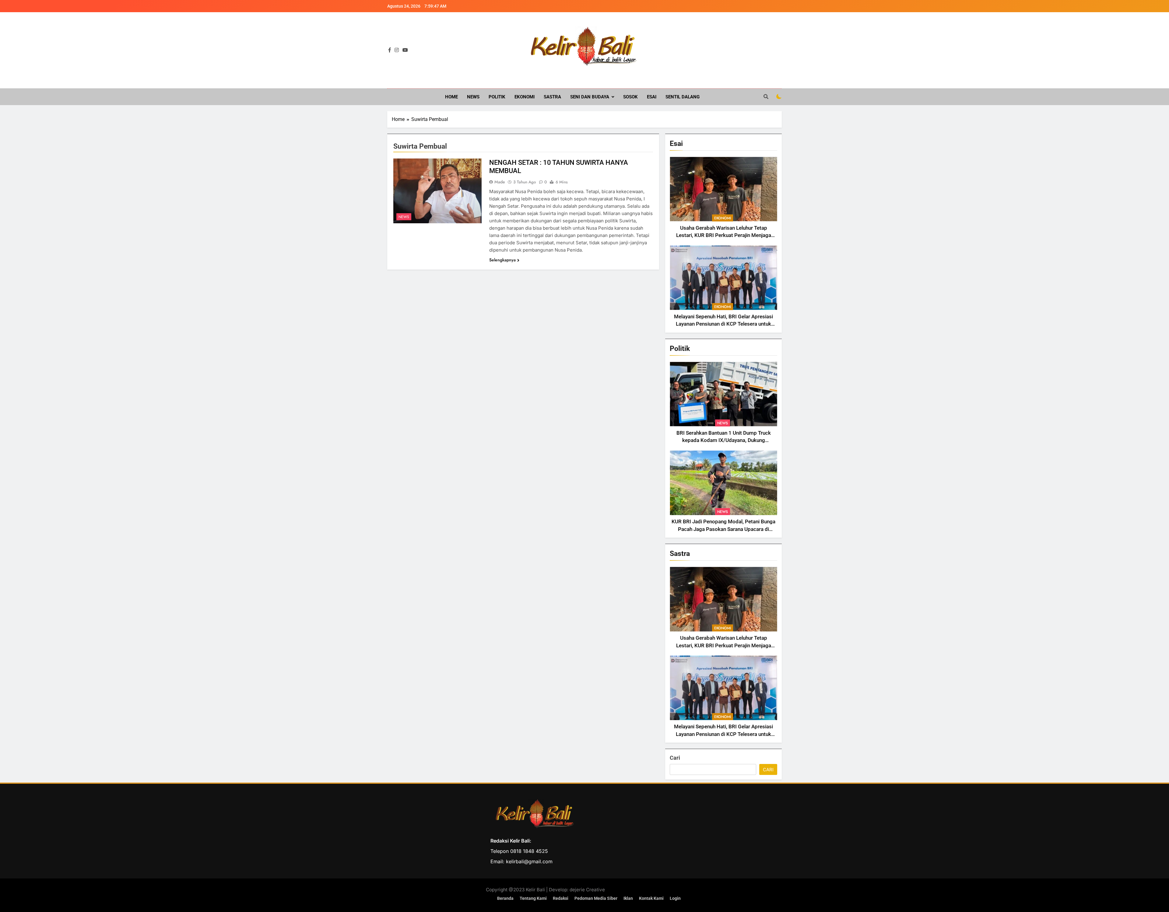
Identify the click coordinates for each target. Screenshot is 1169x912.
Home (451, 97)
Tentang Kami (533, 898)
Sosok (630, 97)
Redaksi (560, 898)
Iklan (628, 898)
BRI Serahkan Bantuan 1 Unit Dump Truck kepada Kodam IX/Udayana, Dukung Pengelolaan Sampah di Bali (723, 440)
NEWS (473, 97)
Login (675, 898)
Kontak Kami (651, 898)
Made (499, 182)
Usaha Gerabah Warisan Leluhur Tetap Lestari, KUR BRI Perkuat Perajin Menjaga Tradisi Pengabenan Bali (723, 235)
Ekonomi (524, 97)
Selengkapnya (502, 260)
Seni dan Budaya (589, 97)
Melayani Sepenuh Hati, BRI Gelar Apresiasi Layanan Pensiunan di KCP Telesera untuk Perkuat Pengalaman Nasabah (723, 324)
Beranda (505, 898)
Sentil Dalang (682, 97)
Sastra (552, 97)
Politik (497, 97)
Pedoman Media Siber (595, 898)
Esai (651, 97)
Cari (675, 758)
